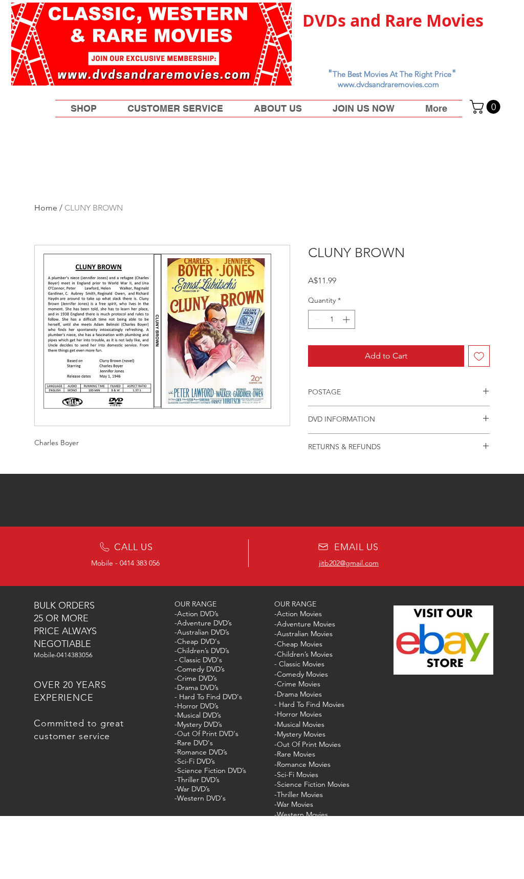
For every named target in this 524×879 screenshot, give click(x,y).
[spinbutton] (331, 319)
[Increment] (347, 319)
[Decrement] (316, 319)
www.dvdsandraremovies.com (388, 84)
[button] (487, 107)
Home (45, 208)
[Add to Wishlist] (479, 356)
